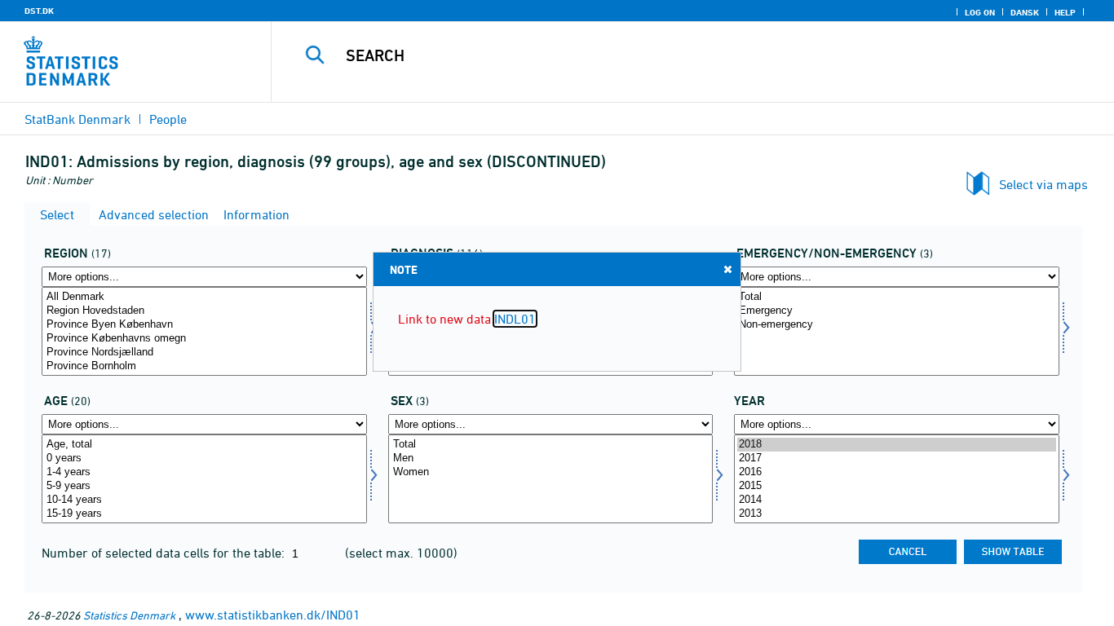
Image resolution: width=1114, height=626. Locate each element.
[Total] (896, 297)
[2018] (896, 445)
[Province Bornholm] (204, 366)
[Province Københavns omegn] (204, 339)
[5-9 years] (204, 486)
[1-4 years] (204, 472)
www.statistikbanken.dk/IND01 (272, 614)
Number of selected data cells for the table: (165, 552)
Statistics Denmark (129, 615)
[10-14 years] (204, 500)
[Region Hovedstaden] (204, 311)
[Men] (550, 458)
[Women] (550, 472)
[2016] (896, 472)
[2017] (896, 458)
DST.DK (39, 10)
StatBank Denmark (77, 119)
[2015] (896, 486)
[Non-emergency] (896, 325)
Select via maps (1043, 184)
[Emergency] (896, 311)
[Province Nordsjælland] (204, 352)
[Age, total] (204, 445)
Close (727, 269)
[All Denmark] (204, 297)
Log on (980, 12)
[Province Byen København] (204, 325)
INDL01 (515, 318)
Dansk (1024, 12)
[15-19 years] (204, 514)
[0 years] (204, 458)
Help (1065, 12)
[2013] (896, 514)
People (168, 119)
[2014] (896, 500)
